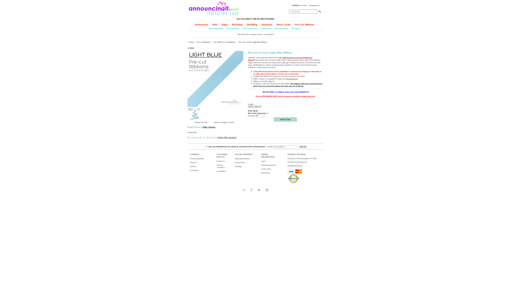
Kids (214, 24)
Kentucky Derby (216, 28)
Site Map (238, 166)
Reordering (265, 173)
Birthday (237, 24)
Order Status (266, 169)
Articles (193, 166)
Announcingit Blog (197, 158)
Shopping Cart (314, 5)
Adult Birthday (281, 28)
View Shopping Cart (268, 165)
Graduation (266, 28)
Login (263, 161)
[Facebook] (251, 190)
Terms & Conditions (221, 166)
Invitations (201, 24)
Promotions (194, 170)
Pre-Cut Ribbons (304, 24)
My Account (299, 5)
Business (267, 24)
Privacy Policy (240, 162)
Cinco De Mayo (232, 28)
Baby (225, 24)
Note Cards (283, 24)
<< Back (190, 48)
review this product (226, 137)
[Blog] (244, 190)
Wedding (252, 24)
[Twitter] (259, 190)
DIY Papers (296, 28)
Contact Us (221, 161)
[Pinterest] (267, 190)
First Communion (250, 28)
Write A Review (208, 127)
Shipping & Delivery (242, 158)
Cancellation (221, 171)
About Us (193, 162)
